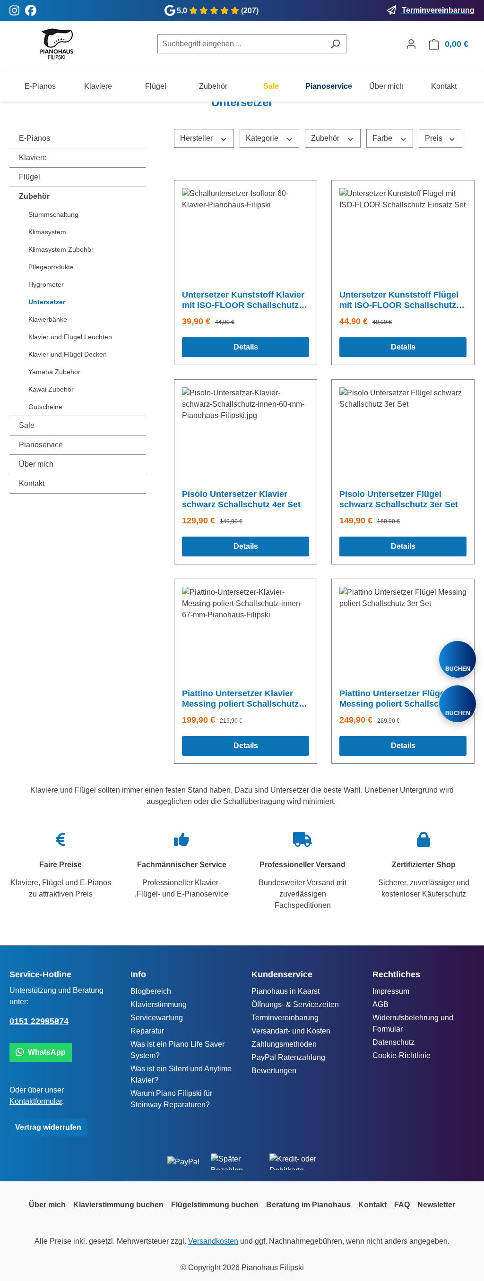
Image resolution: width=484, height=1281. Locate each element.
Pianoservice (41, 445)
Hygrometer (46, 284)
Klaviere (33, 158)
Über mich (36, 464)
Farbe (383, 138)
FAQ (402, 1205)
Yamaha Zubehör (54, 372)
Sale (27, 425)
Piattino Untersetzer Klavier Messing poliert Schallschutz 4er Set (240, 699)
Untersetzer (46, 302)
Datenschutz (393, 1042)
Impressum (390, 991)
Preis (434, 138)
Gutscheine (45, 406)
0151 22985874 (39, 1021)
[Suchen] (335, 43)
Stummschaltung (53, 214)
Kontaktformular (35, 1101)
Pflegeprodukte (51, 267)
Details (245, 347)
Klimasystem (47, 232)
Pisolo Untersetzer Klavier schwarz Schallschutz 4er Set (241, 499)
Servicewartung (156, 1018)
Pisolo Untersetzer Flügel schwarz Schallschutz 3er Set (398, 499)
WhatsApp (45, 1052)
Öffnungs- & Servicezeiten (295, 1004)
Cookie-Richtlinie (401, 1055)
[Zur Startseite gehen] (56, 44)
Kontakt (31, 483)
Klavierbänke (47, 319)
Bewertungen (273, 1071)
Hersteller (197, 138)
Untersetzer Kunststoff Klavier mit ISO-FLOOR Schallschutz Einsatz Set (243, 300)
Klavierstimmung (158, 1004)
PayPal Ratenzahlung (288, 1057)
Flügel (29, 177)
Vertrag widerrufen (48, 1127)
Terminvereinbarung (285, 1018)
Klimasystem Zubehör (61, 249)
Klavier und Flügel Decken (67, 354)
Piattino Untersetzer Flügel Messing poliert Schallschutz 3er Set (397, 699)
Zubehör (34, 196)
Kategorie (263, 138)
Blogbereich (150, 991)
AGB (380, 1004)
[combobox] (241, 43)
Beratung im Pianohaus (308, 1205)
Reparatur (147, 1031)
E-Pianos (34, 138)
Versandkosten (213, 1241)
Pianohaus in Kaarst (285, 991)
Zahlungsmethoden (284, 1044)
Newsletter (436, 1205)
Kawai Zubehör (51, 389)
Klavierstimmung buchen (118, 1205)
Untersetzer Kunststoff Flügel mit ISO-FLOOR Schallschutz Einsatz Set (398, 300)
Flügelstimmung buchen (215, 1205)
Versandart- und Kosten (290, 1031)
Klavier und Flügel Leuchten (70, 337)
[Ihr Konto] (411, 43)
